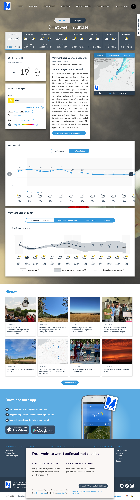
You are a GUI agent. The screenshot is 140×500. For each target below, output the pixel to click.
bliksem (122, 86)
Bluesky (118, 461)
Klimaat (33, 6)
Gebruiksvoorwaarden (25, 496)
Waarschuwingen (11, 456)
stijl (121, 87)
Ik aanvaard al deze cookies (93, 486)
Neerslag (99, 55)
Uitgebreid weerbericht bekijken (68, 133)
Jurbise (82, 27)
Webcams (128, 55)
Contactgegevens (122, 450)
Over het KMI (103, 6)
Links (74, 446)
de (124, 6)
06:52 (16, 112)
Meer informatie (32, 107)
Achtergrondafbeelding (138, 25)
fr (120, 6)
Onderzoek (49, 6)
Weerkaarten (114, 55)
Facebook (119, 456)
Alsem (15, 116)
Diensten (65, 6)
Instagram (119, 453)
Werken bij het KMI (103, 446)
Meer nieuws (69, 383)
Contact (120, 446)
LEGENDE (122, 92)
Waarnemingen (10, 453)
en (127, 6)
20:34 (27, 112)
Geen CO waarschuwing (22, 120)
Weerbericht (10, 450)
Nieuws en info (83, 6)
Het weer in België (14, 446)
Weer (20, 6)
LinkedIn (119, 458)
